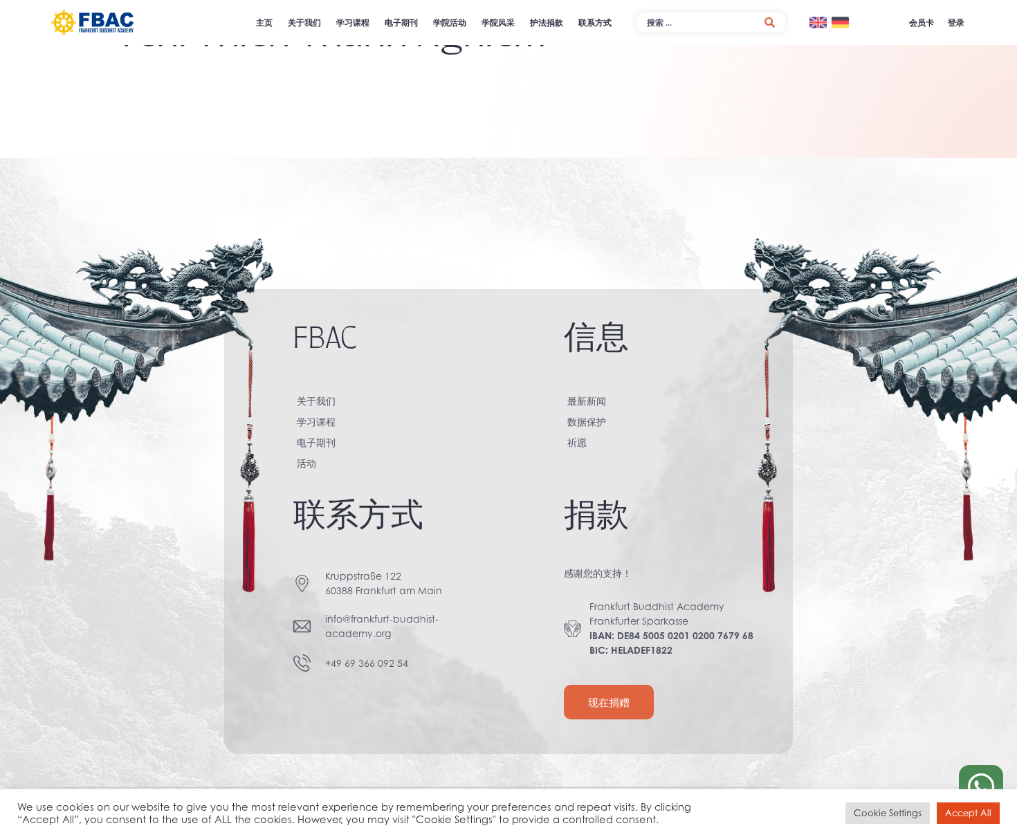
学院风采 (498, 22)
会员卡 (921, 22)
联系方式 (595, 22)
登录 (956, 22)
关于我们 (304, 22)
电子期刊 (401, 22)
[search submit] (769, 22)
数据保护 (586, 421)
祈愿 (577, 442)
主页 (264, 22)
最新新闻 (586, 401)
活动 (306, 463)
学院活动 (449, 22)
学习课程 (352, 22)
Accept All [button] (968, 812)
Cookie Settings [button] (888, 812)
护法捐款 (546, 22)
